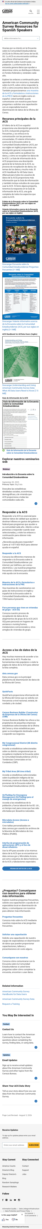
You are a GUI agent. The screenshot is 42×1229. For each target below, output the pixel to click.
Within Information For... (13, 38)
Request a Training (11, 1004)
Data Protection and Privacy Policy (17, 1211)
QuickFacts (7, 691)
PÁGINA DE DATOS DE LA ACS (21, 868)
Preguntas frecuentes (12, 917)
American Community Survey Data (18, 999)
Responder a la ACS (11, 553)
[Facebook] (3, 1200)
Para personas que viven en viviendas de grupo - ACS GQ (20, 608)
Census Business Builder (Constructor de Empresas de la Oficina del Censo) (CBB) (20, 714)
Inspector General (26, 1213)
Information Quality (9, 1209)
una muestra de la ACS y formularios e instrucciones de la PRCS (20, 93)
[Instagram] (19, 1200)
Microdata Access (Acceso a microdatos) (15, 821)
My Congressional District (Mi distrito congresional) (20, 744)
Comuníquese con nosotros (15, 957)
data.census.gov (10, 673)
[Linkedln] (11, 1200)
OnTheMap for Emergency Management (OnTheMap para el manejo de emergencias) (17, 797)
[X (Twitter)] (7, 1200)
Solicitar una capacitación (14, 934)
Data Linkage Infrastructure (29, 1209)
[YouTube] (15, 1200)
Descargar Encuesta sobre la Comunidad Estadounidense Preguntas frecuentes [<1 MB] (20, 267)
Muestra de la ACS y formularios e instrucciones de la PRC (18, 583)
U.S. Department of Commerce (25, 1216)
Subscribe (34, 1145)
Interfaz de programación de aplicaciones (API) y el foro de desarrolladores (16, 845)
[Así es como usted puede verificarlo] (21, 3)
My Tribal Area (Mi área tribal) (16, 771)
